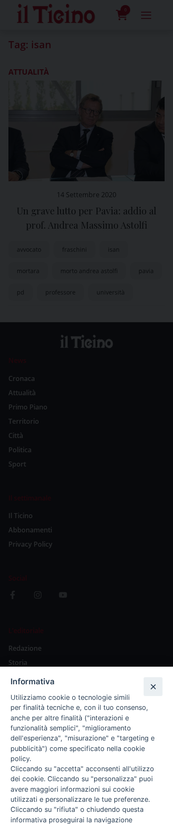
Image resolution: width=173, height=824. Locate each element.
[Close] (153, 686)
